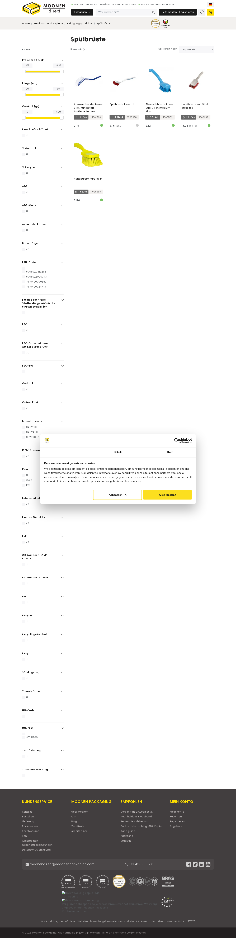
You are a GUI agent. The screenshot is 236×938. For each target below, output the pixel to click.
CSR (73, 816)
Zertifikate (78, 826)
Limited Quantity (33, 517)
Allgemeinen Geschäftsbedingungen (37, 843)
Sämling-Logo (31, 672)
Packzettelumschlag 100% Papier (141, 826)
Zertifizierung (31, 750)
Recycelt (28, 615)
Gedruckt (28, 383)
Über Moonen (79, 811)
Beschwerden (30, 831)
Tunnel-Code (31, 691)
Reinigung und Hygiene (48, 23)
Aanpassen (115, 494)
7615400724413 (36, 286)
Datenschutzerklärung (36, 849)
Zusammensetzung (35, 769)
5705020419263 (36, 271)
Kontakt (27, 811)
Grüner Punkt (31, 402)
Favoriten (176, 816)
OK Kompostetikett (35, 577)
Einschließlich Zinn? (35, 129)
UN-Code (28, 710)
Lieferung (28, 821)
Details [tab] (118, 452)
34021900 (32, 427)
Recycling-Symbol (34, 634)
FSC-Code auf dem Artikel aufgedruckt (35, 345)
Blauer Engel (30, 243)
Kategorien (80, 12)
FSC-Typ (28, 365)
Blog (74, 821)
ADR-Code (29, 205)
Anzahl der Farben (34, 224)
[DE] (210, 4)
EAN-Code (29, 262)
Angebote (176, 826)
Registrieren (177, 821)
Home (26, 23)
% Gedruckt (30, 148)
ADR (25, 186)
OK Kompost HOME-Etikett (35, 556)
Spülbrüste (103, 23)
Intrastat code (32, 421)
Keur (25, 469)
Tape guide (128, 831)
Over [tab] (170, 452)
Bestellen (28, 816)
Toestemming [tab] (66, 452)
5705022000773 (36, 276)
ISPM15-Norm (31, 450)
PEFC (25, 596)
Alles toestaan (167, 494)
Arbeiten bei (79, 831)
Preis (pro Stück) (33, 60)
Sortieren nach (167, 49)
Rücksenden (30, 826)
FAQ (24, 836)
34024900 (32, 432)
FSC (24, 324)
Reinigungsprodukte (80, 23)
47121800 (32, 737)
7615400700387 (36, 281)
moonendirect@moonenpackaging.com (62, 864)
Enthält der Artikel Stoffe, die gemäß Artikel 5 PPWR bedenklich (39, 303)
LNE (24, 536)
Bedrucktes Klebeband (135, 821)
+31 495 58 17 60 (141, 864)
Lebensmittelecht (34, 498)
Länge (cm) (29, 83)
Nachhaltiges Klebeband (136, 816)
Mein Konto (177, 811)
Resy (25, 653)
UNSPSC (27, 728)
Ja (27, 135)
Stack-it (126, 840)
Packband (127, 836)
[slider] (24, 71)
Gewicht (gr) (30, 106)
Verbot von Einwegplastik (137, 811)
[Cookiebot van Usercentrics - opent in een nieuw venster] (177, 440)
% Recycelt (29, 167)
